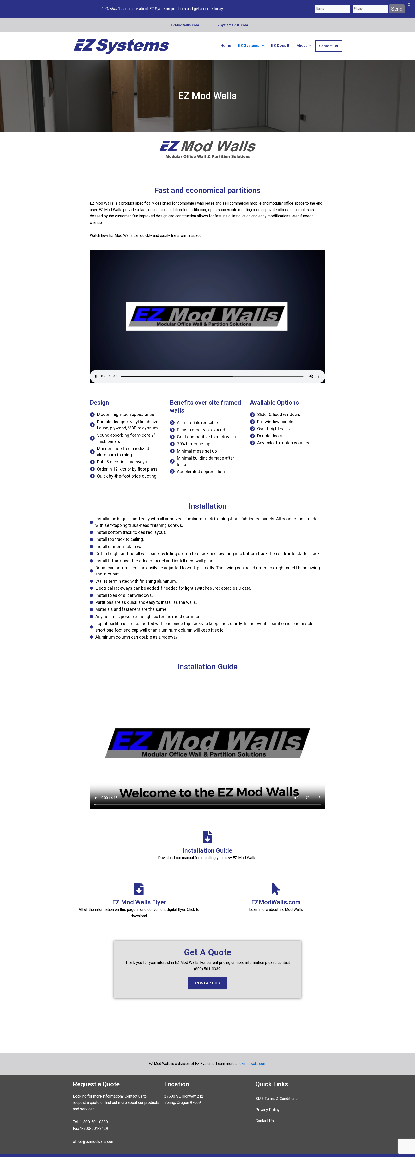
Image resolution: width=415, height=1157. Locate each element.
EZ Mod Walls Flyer (139, 902)
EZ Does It (280, 45)
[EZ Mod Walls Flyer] (139, 889)
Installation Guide (207, 850)
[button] (251, 45)
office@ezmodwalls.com (93, 1141)
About (302, 45)
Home (225, 45)
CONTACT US (207, 983)
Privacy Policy (268, 1109)
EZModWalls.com (276, 902)
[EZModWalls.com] (276, 889)
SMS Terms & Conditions (277, 1098)
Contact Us (328, 46)
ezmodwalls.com (252, 1063)
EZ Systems (248, 45)
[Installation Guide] (207, 837)
